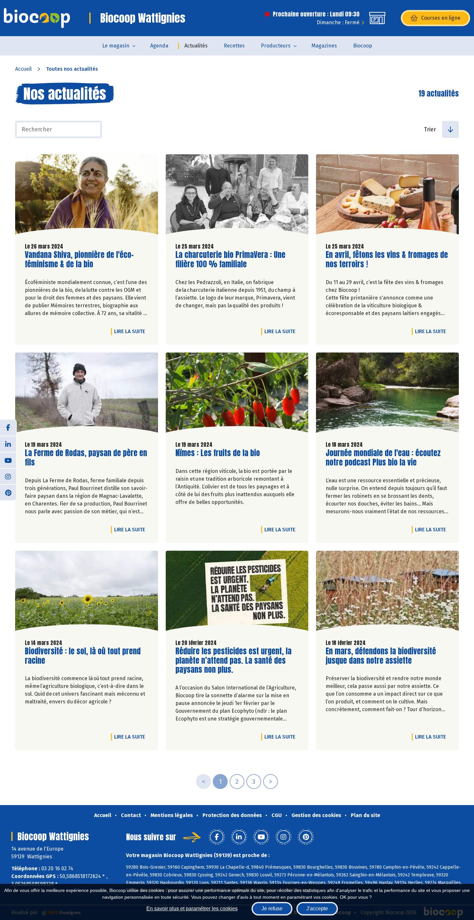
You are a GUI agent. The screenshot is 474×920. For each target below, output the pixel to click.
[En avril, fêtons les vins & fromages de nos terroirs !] (387, 196)
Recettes (234, 46)
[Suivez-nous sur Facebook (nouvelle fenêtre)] (8, 428)
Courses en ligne (440, 18)
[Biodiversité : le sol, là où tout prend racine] (86, 592)
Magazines (324, 46)
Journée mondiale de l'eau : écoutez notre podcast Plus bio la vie (383, 457)
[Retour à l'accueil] (37, 18)
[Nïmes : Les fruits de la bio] (237, 394)
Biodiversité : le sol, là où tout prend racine (83, 656)
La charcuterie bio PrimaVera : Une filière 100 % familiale (230, 259)
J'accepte (317, 908)
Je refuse (272, 908)
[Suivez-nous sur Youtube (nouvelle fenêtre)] (8, 460)
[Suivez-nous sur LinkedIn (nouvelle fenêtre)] (8, 444)
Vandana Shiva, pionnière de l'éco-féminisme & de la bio (79, 259)
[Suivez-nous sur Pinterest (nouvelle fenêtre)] (8, 492)
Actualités (196, 46)
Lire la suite (131, 331)
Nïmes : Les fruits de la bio (217, 453)
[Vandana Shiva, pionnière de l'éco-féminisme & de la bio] (86, 196)
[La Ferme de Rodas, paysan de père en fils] (86, 394)
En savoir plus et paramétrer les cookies (192, 908)
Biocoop (362, 46)
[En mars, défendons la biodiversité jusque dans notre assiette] (387, 592)
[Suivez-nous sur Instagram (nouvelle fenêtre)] (8, 476)
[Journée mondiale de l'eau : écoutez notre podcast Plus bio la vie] (387, 394)
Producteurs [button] (276, 46)
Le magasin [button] (115, 46)
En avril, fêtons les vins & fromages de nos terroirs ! (387, 259)
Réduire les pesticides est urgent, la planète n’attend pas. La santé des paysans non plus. (233, 660)
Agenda (159, 46)
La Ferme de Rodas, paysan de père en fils (86, 457)
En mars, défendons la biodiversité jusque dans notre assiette (381, 656)
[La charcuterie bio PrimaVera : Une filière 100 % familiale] (237, 196)
